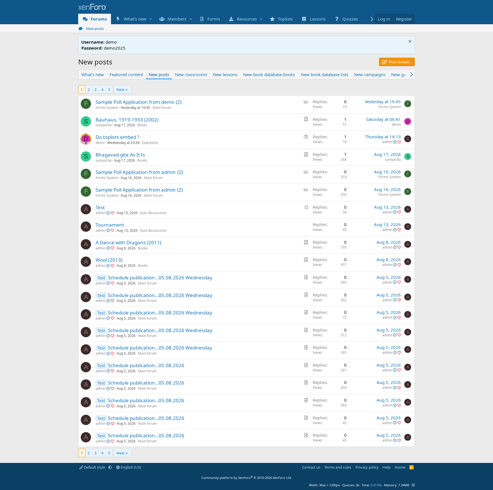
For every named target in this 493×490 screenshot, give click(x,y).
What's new (135, 19)
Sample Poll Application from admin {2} (139, 172)
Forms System (107, 107)
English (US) (130, 467)
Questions (150, 142)
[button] (151, 19)
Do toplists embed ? (117, 137)
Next (120, 89)
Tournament (110, 224)
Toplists (285, 19)
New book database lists (324, 74)
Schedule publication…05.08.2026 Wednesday (160, 277)
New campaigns (369, 74)
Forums (99, 19)
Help (387, 467)
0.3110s (376, 485)
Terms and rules (337, 467)
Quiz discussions (153, 212)
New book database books (269, 74)
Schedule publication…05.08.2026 (146, 365)
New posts (95, 28)
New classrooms (191, 74)
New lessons (225, 74)
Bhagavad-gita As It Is (120, 154)
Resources (247, 19)
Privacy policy (367, 467)
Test (100, 207)
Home (400, 467)
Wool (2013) (109, 260)
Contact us (311, 467)
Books (142, 125)
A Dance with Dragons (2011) (128, 242)
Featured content (126, 74)
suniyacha (104, 125)
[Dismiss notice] (409, 42)
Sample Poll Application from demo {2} (139, 102)
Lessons (318, 19)
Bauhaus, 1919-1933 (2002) (127, 119)
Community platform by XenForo (246, 477)
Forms (213, 19)
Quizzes (350, 19)
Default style (94, 467)
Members (176, 19)
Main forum (162, 107)
